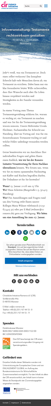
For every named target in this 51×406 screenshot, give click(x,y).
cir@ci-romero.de (17, 307)
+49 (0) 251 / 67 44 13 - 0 (21, 310)
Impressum (15, 403)
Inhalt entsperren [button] (25, 261)
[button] (7, 232)
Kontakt (5, 403)
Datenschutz (26, 403)
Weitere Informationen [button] (25, 266)
